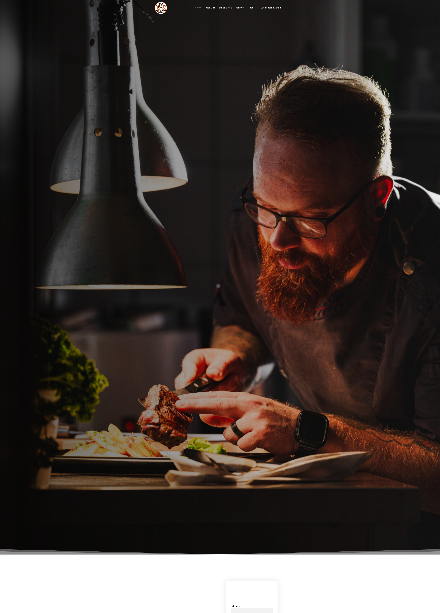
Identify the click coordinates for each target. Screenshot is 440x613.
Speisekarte (225, 8)
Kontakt (240, 8)
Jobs (251, 8)
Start (198, 8)
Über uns (210, 8)
